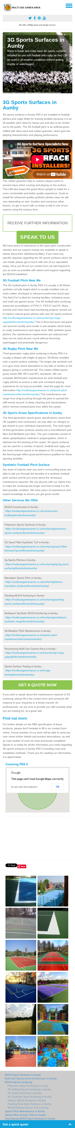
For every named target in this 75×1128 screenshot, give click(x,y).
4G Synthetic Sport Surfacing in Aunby (30, 1096)
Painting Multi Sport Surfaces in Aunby (30, 1103)
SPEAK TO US (37, 237)
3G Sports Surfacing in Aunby (25, 1093)
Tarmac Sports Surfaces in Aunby (27, 1100)
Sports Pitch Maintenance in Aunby (25, 1111)
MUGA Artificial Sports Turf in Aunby (28, 1107)
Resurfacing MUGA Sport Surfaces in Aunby (30, 1118)
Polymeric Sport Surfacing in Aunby (28, 1085)
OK (57, 786)
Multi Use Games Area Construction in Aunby (31, 1078)
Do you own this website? (24, 787)
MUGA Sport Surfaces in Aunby (23, 1074)
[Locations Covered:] (4, 5)
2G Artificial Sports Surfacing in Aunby (29, 1089)
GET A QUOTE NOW (37, 685)
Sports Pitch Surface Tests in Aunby (25, 1114)
